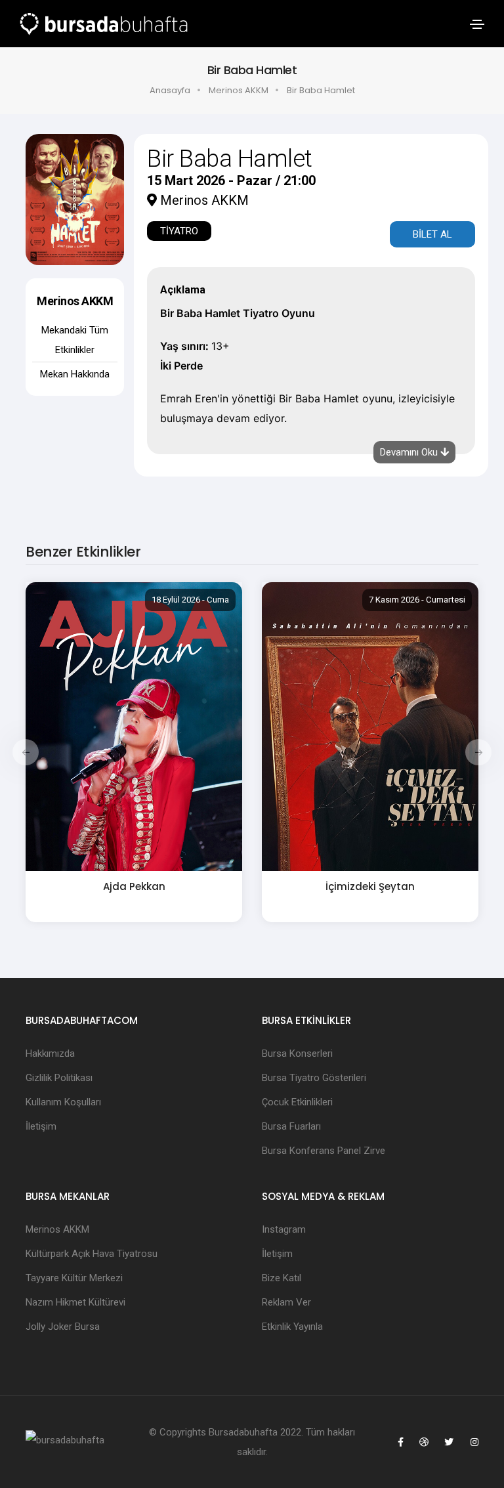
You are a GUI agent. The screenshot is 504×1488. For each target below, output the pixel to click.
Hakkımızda (50, 1053)
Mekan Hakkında (75, 374)
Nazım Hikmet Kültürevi (75, 1302)
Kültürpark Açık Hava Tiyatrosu (92, 1254)
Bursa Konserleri (297, 1053)
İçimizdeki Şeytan (370, 886)
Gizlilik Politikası (59, 1078)
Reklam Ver (286, 1302)
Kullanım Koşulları (63, 1102)
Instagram (284, 1229)
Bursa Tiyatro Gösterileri (314, 1078)
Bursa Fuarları (291, 1126)
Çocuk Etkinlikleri (297, 1102)
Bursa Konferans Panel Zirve (323, 1151)
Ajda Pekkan (134, 886)
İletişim (41, 1126)
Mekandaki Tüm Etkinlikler (74, 340)
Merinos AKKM (238, 90)
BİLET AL (432, 234)
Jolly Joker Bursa (63, 1326)
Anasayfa (170, 90)
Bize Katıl (281, 1278)
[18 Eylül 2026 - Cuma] (134, 726)
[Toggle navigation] (477, 24)
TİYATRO (179, 231)
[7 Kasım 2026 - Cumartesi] (370, 726)
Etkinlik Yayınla (292, 1326)
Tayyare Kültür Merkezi (74, 1278)
